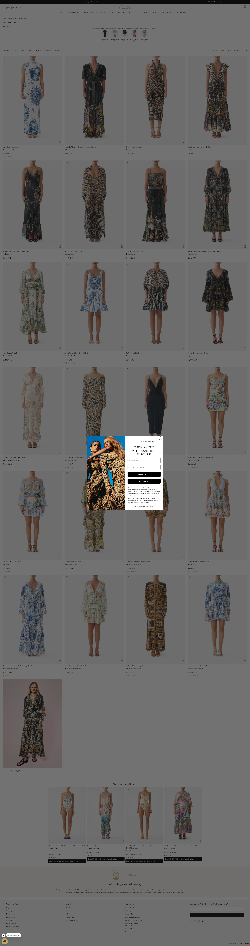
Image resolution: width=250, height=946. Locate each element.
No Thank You (144, 481)
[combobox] (131, 467)
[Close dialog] (160, 438)
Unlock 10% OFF (144, 474)
